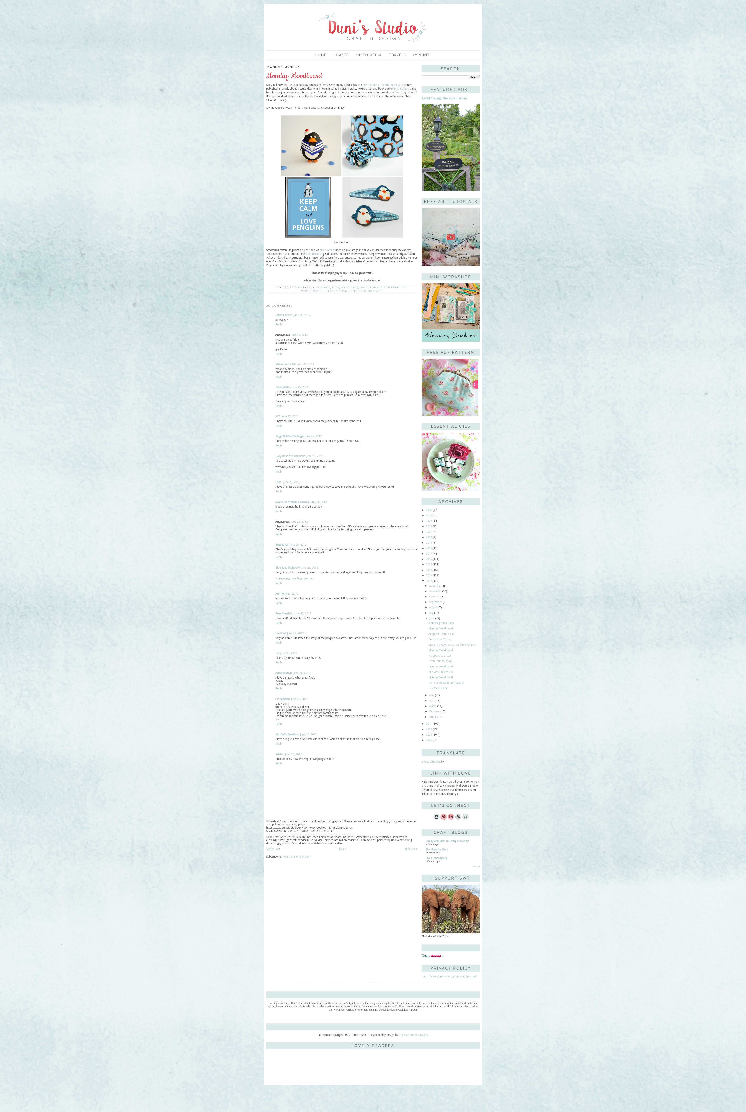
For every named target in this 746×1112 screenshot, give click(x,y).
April (432, 700)
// (442, 956)
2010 (429, 729)
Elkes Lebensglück (436, 858)
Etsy (336, 287)
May (431, 695)
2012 (429, 580)
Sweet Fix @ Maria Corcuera (292, 501)
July (431, 612)
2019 (429, 542)
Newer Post (273, 849)
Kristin (279, 754)
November (435, 591)
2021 (429, 531)
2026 (429, 510)
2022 (429, 526)
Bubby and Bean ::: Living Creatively (447, 840)
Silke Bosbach (402, 88)
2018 (429, 548)
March (433, 706)
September (435, 602)
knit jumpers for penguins (383, 287)
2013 (429, 575)
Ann (277, 593)
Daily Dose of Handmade (290, 456)
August (433, 607)
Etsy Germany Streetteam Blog (381, 84)
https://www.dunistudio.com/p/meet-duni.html (449, 976)
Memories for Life (285, 364)
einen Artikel (327, 250)
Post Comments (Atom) (296, 856)
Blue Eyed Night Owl (287, 567)
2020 (429, 537)
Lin (277, 653)
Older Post (411, 849)
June (431, 618)
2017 (429, 553)
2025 (429, 515)
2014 (429, 569)
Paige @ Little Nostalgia (289, 436)
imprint (421, 55)
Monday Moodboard (440, 628)
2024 (429, 520)
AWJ (277, 416)
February (434, 711)
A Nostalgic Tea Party (441, 623)
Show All (476, 866)
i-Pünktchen (282, 699)
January (433, 716)
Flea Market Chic (438, 688)
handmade (349, 287)
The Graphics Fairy (437, 849)
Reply (278, 324)
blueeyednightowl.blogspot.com (294, 578)
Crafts (341, 55)
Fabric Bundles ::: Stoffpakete (446, 682)
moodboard (311, 291)
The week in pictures (440, 671)
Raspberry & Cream (439, 655)
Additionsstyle (283, 672)
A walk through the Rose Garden (444, 98)
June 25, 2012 (302, 315)
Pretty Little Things (439, 639)
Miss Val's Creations (287, 734)
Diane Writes (282, 387)
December (435, 585)
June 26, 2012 (295, 633)
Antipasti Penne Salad (441, 633)
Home (320, 55)
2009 (429, 734)
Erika (278, 482)
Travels (397, 55)
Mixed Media (369, 55)
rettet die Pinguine (340, 291)
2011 (429, 723)
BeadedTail (281, 544)
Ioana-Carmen (283, 315)
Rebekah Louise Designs (413, 1034)
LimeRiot (280, 633)
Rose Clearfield (284, 613)
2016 (429, 559)
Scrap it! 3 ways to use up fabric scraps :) (452, 644)
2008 (429, 740)
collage (323, 287)
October (434, 596)
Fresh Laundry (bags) (440, 661)
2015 (429, 564)
